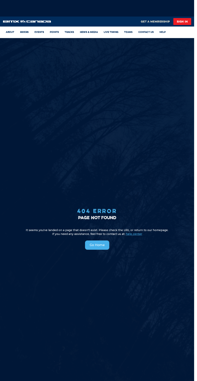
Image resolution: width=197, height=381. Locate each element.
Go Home (97, 245)
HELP (162, 31)
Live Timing (111, 31)
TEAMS (128, 31)
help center (134, 234)
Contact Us (146, 31)
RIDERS (24, 31)
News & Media (89, 31)
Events (39, 31)
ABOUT (10, 31)
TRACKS (69, 31)
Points (54, 31)
